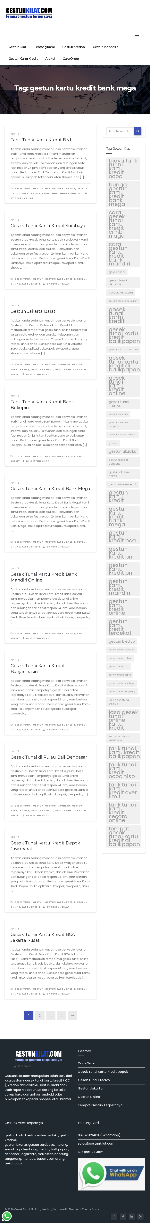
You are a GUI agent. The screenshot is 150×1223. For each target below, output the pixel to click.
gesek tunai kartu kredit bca (123, 349)
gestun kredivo (122, 641)
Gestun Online (89, 1097)
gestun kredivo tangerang (122, 691)
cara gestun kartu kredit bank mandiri (119, 254)
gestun (38, 188)
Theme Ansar (90, 1209)
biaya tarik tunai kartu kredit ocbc (123, 168)
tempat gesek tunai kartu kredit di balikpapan (124, 836)
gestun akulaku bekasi (119, 474)
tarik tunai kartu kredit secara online (122, 812)
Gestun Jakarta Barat (33, 311)
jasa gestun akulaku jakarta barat (119, 738)
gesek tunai (23, 188)
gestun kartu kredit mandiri (119, 587)
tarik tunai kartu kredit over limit (123, 790)
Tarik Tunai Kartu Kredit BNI (41, 139)
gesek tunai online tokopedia (118, 424)
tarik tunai (50, 193)
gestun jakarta (16, 1144)
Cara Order (71, 59)
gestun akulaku (122, 451)
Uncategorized (71, 193)
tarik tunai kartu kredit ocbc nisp (122, 770)
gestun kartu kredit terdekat (120, 627)
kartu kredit (30, 193)
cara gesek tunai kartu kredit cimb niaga (117, 224)
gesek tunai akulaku (118, 282)
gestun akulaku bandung (118, 461)
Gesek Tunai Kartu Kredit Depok (103, 1071)
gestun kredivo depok (120, 674)
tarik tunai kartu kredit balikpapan (124, 752)
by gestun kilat (58, 283)
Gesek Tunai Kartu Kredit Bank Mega (50, 488)
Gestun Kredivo (73, 47)
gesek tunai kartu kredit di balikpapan (124, 364)
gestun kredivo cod (118, 666)
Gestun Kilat (17, 47)
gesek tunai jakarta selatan (123, 301)
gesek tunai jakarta (121, 292)
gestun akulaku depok (123, 484)
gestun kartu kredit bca (122, 537)
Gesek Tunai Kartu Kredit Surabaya (48, 225)
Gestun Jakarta (90, 1088)
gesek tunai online (118, 414)
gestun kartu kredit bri (120, 569)
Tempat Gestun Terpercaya (100, 1105)
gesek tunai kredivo (119, 403)
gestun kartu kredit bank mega (118, 517)
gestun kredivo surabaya (122, 683)
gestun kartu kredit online (118, 607)
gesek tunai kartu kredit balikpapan (124, 335)
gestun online (65, 369)
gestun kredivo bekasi (120, 658)
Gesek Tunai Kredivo (94, 1080)
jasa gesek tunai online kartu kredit (123, 720)
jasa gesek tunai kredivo (119, 702)
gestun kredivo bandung (121, 649)
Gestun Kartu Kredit (23, 59)
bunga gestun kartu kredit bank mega (118, 194)
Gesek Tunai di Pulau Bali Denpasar (49, 757)
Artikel (50, 59)
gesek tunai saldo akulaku (122, 434)
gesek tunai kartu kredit (117, 315)
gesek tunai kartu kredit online (117, 386)
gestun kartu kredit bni (121, 553)
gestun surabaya (41, 1144)
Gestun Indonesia (105, 47)
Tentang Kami (44, 47)
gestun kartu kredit (118, 496)
